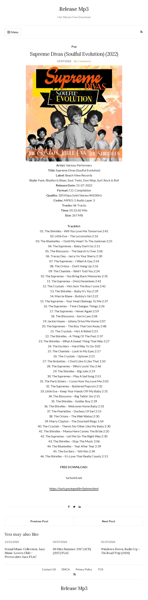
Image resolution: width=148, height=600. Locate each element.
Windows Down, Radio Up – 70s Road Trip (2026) (120, 551)
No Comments (82, 61)
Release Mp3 (74, 9)
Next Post (108, 521)
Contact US (49, 569)
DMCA (66, 569)
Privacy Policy (84, 569)
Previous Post (39, 521)
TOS (100, 569)
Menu (14, 32)
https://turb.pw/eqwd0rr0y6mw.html (74, 488)
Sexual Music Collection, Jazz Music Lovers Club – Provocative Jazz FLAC (25, 553)
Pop (74, 46)
